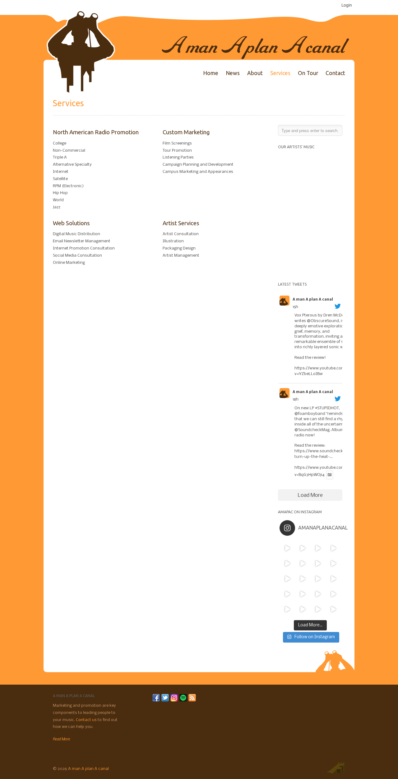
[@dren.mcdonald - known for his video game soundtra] (318, 578)
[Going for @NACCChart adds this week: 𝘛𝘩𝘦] (318, 594)
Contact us (87, 720)
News (233, 73)
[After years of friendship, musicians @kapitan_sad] (318, 609)
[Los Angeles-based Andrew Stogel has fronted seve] (318, 548)
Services (280, 73)
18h (295, 399)
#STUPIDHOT (327, 408)
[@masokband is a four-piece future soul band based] (318, 563)
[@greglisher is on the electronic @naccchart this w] (333, 548)
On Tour (308, 73)
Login (346, 4)
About (255, 73)
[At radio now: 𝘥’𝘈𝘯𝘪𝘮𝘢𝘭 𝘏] (303, 578)
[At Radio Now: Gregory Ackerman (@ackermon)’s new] (333, 578)
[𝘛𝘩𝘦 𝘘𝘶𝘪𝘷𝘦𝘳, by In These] (287, 578)
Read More (61, 738)
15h (295, 307)
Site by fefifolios (335, 768)
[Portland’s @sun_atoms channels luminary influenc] (287, 548)
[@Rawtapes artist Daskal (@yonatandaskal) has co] (303, 563)
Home (210, 73)
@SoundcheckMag (312, 430)
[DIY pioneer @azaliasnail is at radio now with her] (287, 609)
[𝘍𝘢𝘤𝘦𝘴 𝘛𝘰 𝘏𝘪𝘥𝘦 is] (303, 548)
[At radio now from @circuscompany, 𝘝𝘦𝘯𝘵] (303, 609)
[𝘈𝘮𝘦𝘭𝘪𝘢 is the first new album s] (333, 563)
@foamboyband (309, 414)
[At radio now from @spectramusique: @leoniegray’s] (333, 594)
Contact (335, 73)
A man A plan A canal (313, 300)
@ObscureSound (323, 321)
